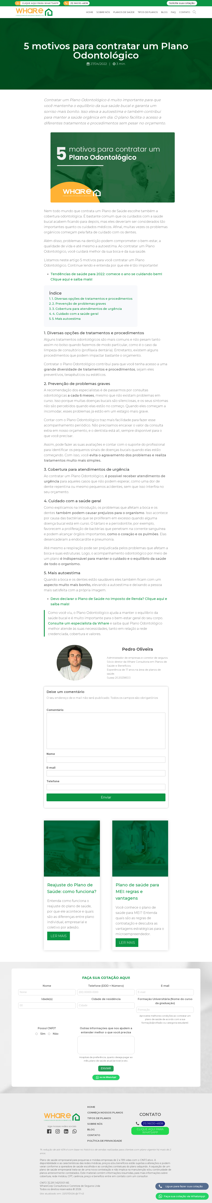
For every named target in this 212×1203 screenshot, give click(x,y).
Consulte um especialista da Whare (78, 623)
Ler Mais (59, 936)
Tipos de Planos (148, 12)
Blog (164, 12)
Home (89, 12)
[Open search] (194, 12)
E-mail (51, 767)
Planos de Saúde (123, 12)
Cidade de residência (106, 999)
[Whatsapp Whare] (74, 1131)
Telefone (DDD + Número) (106, 985)
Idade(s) (47, 999)
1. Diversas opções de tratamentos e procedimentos (92, 299)
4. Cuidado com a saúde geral (75, 314)
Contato (184, 12)
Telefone (53, 781)
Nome (51, 754)
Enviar (106, 797)
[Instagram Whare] (57, 1131)
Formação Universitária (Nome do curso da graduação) (165, 1010)
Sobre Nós (103, 12)
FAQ (173, 12)
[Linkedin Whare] (66, 1131)
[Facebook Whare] (49, 1131)
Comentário (55, 710)
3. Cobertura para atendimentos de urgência (87, 309)
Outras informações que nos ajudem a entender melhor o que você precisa (106, 1044)
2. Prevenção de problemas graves (79, 304)
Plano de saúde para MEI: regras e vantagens (137, 891)
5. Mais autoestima (66, 319)
